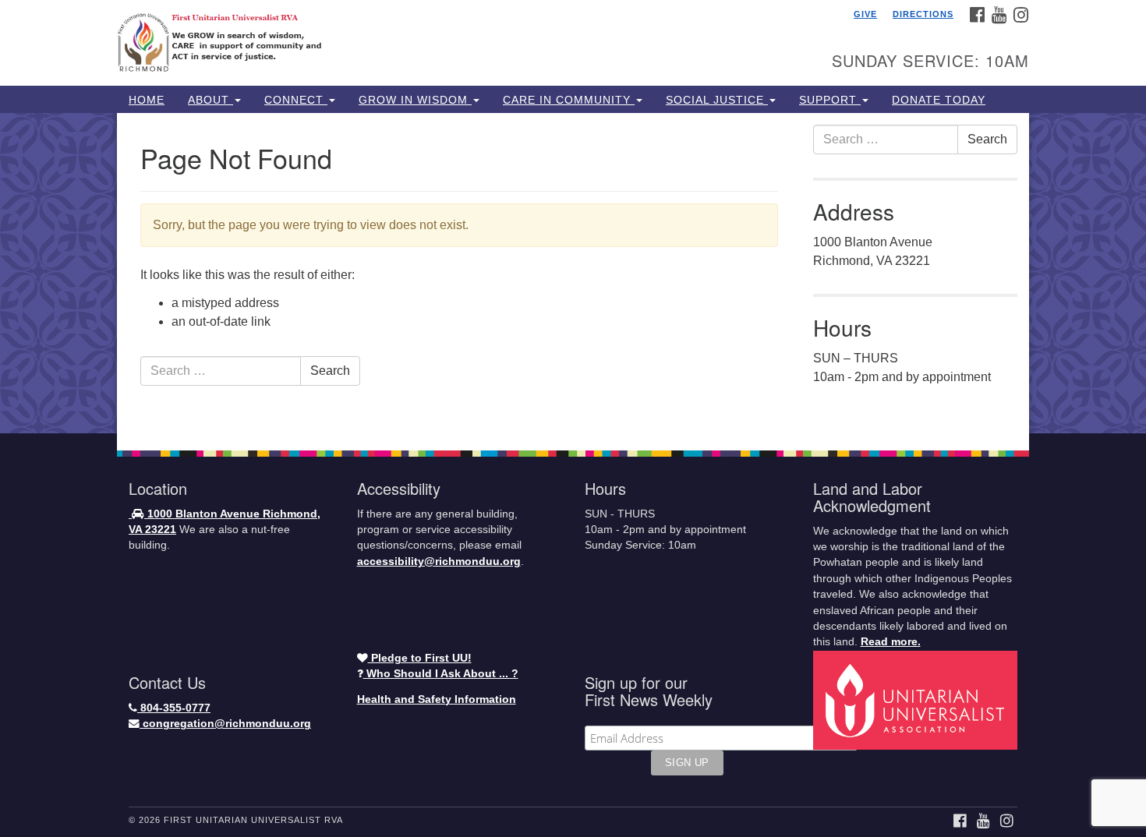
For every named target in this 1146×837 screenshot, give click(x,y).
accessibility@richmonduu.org (439, 561)
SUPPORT (830, 100)
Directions (923, 14)
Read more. (891, 642)
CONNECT (295, 100)
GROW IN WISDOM (415, 100)
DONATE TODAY (938, 100)
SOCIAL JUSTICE (717, 100)
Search (330, 370)
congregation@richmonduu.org (225, 723)
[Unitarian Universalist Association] (917, 699)
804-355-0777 (173, 708)
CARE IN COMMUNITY (569, 100)
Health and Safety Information (436, 699)
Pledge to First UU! (420, 658)
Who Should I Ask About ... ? (440, 674)
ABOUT (210, 100)
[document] (573, 273)
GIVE (865, 14)
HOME (146, 100)
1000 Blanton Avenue (203, 514)
